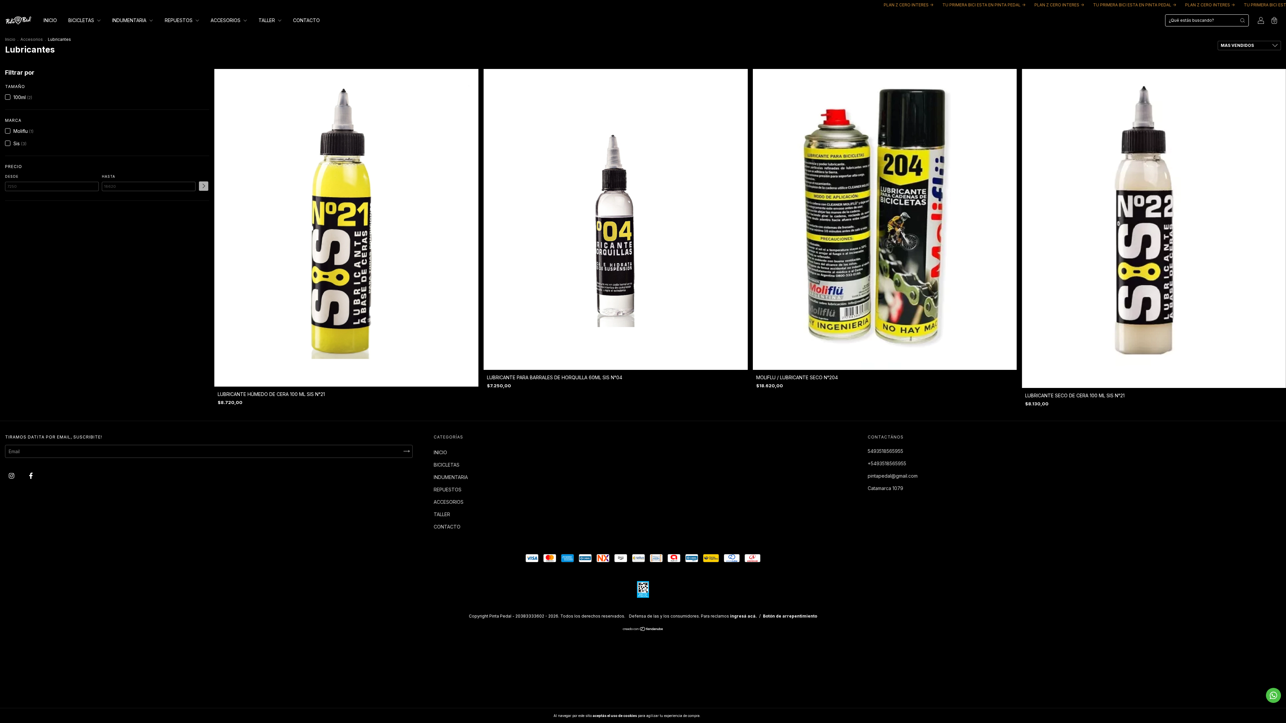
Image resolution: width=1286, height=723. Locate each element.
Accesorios (31, 39)
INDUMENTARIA (130, 20)
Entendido (719, 715)
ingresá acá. (743, 616)
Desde (11, 176)
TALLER (267, 20)
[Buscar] (1242, 20)
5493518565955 (885, 451)
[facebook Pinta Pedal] (31, 475)
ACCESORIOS (226, 20)
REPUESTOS (179, 20)
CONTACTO (306, 20)
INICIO (50, 20)
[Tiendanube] (643, 629)
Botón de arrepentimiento (790, 616)
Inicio (10, 39)
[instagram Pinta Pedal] (12, 475)
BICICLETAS (81, 20)
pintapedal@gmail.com (893, 476)
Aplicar (204, 186)
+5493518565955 (887, 463)
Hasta (108, 176)
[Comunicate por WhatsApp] (1273, 695)
